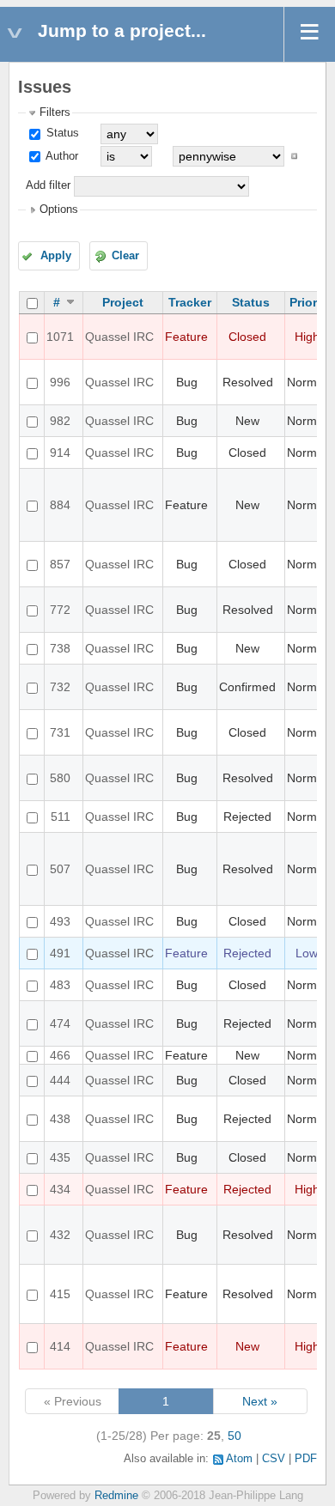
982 (60, 421)
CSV (273, 1459)
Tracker (189, 302)
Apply (55, 256)
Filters (55, 112)
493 (60, 921)
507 (60, 869)
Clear (125, 256)
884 (60, 505)
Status (61, 133)
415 (60, 1294)
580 (60, 778)
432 (60, 1235)
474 (60, 1023)
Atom (239, 1459)
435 (60, 1157)
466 (60, 1055)
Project (122, 302)
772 (60, 609)
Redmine (116, 1496)
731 (60, 732)
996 (60, 382)
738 (60, 648)
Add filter (48, 185)
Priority (310, 302)
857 (60, 564)
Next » (259, 1401)
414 (60, 1346)
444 (60, 1080)
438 (60, 1119)
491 (60, 953)
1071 (60, 336)
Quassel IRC (119, 336)
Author (60, 156)
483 (60, 985)
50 (234, 1435)
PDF (306, 1459)
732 (60, 687)
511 (60, 816)
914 (60, 452)
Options (59, 209)
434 (60, 1189)
